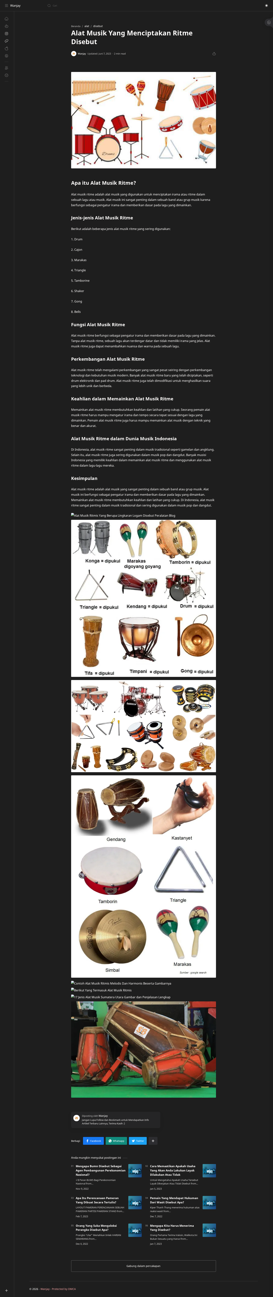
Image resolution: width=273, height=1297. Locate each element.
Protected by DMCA (64, 1289)
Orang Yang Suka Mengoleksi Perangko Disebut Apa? (96, 1228)
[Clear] (106, 5)
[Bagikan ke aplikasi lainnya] (153, 1141)
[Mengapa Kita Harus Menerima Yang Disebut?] (209, 1230)
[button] (266, 5)
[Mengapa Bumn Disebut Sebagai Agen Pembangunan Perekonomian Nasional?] (135, 1170)
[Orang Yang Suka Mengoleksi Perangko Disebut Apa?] (135, 1230)
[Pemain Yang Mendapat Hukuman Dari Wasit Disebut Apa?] (209, 1202)
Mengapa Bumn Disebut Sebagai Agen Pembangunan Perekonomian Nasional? (101, 1170)
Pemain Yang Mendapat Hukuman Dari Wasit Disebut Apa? (174, 1200)
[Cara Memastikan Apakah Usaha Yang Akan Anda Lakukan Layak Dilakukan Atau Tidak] (209, 1170)
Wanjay (15, 6)
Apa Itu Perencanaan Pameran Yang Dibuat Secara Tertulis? (97, 1200)
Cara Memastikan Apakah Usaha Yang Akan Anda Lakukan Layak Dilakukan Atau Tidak (172, 1170)
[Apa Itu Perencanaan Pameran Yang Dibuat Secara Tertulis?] (135, 1202)
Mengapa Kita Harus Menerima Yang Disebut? (172, 1228)
